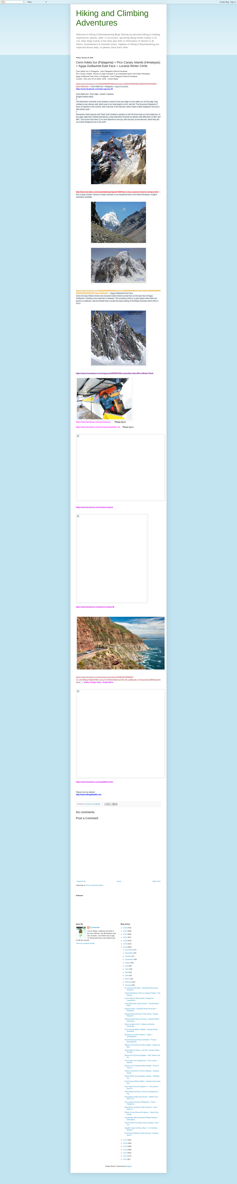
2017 (125, 1140)
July (127, 966)
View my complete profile (85, 943)
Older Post (156, 881)
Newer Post (81, 881)
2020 (125, 941)
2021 (125, 937)
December (129, 950)
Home (119, 881)
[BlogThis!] (108, 804)
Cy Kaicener (95, 927)
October (128, 956)
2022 (125, 934)
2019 (125, 944)
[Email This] (106, 804)
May (127, 972)
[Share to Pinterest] (116, 804)
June (127, 969)
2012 (125, 1156)
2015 (125, 1146)
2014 (125, 1150)
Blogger (128, 1166)
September (129, 959)
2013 (125, 1153)
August (128, 963)
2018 (125, 947)
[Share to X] (111, 804)
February (128, 982)
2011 (125, 1159)
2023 (125, 931)
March (127, 979)
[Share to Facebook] (113, 804)
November (129, 953)
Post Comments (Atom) (94, 885)
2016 (125, 1143)
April (127, 975)
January (128, 985)
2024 (125, 928)
